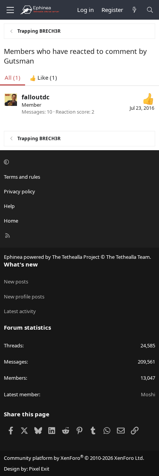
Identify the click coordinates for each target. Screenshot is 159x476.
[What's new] (134, 10)
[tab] (43, 77)
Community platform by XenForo (74, 457)
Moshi (148, 394)
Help (9, 206)
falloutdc (35, 97)
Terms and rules (22, 176)
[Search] (149, 10)
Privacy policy (19, 191)
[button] (78, 162)
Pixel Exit (39, 468)
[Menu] (10, 10)
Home (11, 220)
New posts (16, 281)
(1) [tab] (12, 77)
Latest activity (20, 311)
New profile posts (24, 296)
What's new (21, 264)
